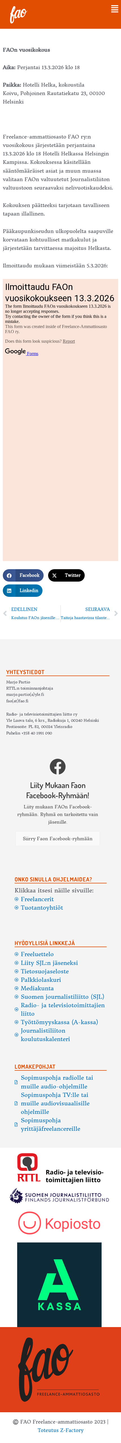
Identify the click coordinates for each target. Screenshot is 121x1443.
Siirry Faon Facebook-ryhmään (58, 838)
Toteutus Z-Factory (61, 1430)
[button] (78, 9)
